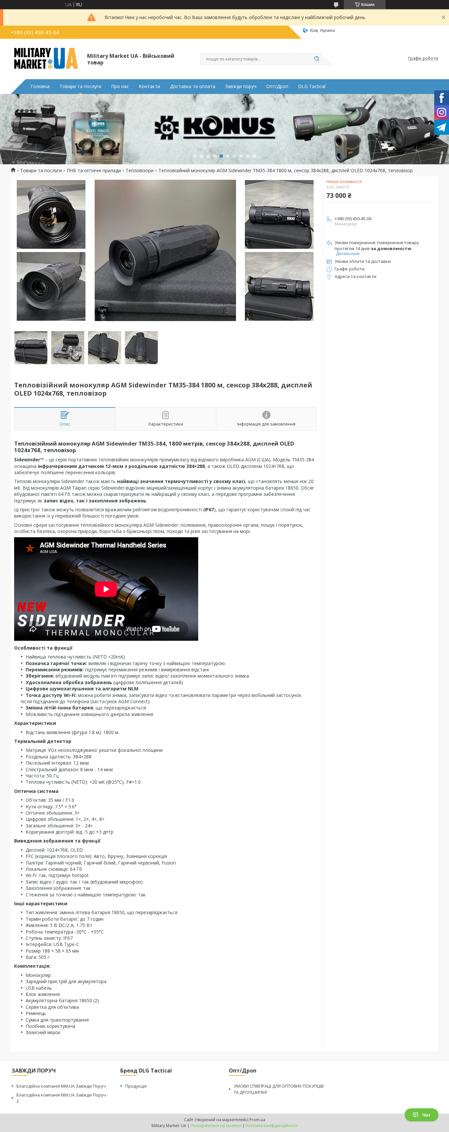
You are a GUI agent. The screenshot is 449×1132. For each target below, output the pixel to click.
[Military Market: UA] (46, 58)
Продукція (136, 1086)
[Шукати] (316, 59)
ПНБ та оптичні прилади (94, 170)
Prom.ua (257, 1119)
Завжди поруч (240, 86)
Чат (426, 1115)
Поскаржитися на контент (216, 1125)
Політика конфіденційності (272, 1125)
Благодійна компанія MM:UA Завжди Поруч (61, 1086)
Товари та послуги (80, 86)
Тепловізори (140, 170)
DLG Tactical (311, 86)
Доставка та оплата (192, 86)
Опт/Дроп (277, 86)
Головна (40, 86)
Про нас (120, 86)
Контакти (149, 86)
